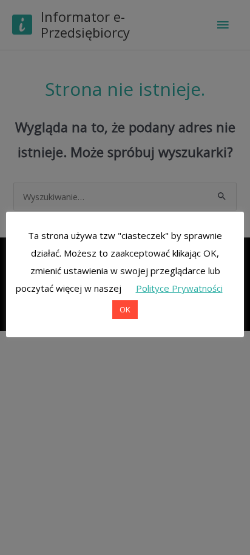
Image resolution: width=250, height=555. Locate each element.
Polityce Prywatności (179, 288)
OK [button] (125, 309)
